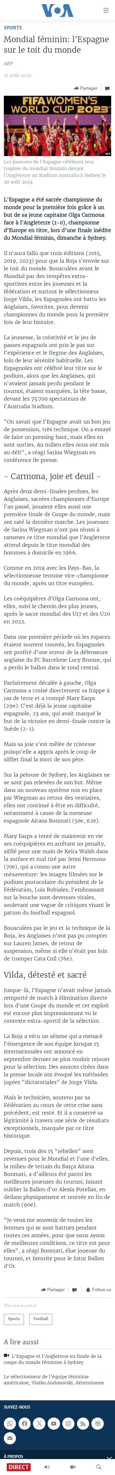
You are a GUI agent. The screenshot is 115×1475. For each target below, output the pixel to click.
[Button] (86, 88)
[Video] (72, 1467)
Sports (13, 28)
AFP (8, 63)
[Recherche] (98, 1467)
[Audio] (47, 1467)
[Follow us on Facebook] (25, 1424)
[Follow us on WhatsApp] (10, 1424)
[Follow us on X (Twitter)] (39, 1424)
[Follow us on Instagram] (68, 1424)
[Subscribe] (10, 1438)
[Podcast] (97, 1424)
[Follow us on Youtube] (54, 1424)
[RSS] (83, 1424)
